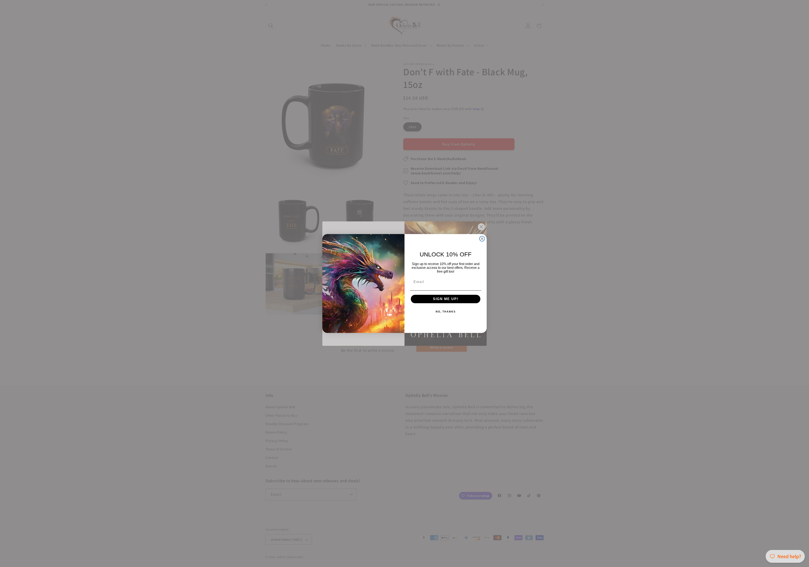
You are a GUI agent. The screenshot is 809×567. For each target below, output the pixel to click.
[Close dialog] (482, 238)
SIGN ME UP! (445, 299)
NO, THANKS (446, 311)
